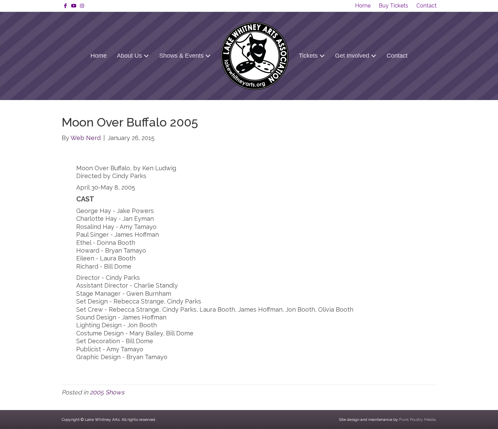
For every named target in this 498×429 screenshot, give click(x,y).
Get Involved (352, 55)
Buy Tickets (393, 5)
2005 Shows (107, 392)
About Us (129, 55)
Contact (426, 5)
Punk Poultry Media (417, 419)
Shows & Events (181, 55)
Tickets (308, 55)
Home (363, 5)
